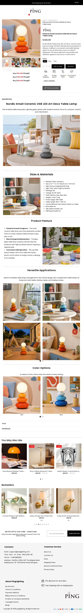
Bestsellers (8, 485)
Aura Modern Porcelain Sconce (69, 516)
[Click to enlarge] (6, 54)
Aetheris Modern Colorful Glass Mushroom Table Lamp (22, 471)
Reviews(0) (6, 429)
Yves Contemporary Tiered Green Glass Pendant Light (49, 516)
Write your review (53, 88)
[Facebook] (6, 576)
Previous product (74, 22)
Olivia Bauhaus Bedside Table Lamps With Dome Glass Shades (52, 471)
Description (7, 99)
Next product (79, 22)
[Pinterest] (9, 576)
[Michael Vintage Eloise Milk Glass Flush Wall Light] (14, 500)
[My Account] (69, 11)
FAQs (4, 424)
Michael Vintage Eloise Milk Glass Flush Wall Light (19, 516)
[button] (4, 38)
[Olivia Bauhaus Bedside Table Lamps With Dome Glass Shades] (41, 456)
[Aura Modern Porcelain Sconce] (68, 500)
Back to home (77, 22)
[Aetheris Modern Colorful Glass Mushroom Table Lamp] (14, 456)
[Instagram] (13, 576)
